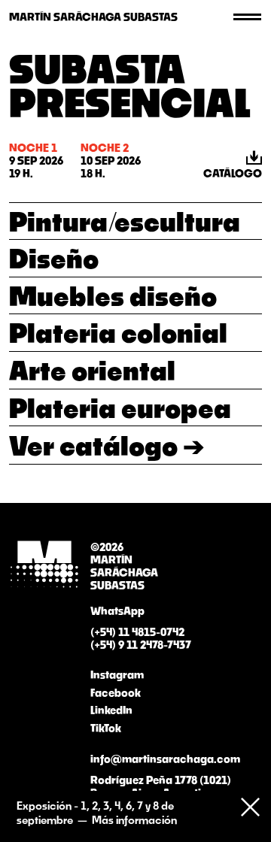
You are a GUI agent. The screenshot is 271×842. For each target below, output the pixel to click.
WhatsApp (117, 610)
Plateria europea (120, 407)
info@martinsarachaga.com (165, 759)
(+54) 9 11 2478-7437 (140, 644)
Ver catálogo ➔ (106, 445)
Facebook (115, 692)
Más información (134, 819)
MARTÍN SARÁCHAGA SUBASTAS (93, 17)
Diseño (54, 258)
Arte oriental (92, 370)
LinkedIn (111, 710)
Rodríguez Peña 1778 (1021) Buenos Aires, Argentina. (160, 786)
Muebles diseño (113, 295)
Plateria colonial (118, 332)
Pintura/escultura (124, 221)
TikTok (105, 728)
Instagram (117, 674)
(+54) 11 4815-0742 (137, 631)
